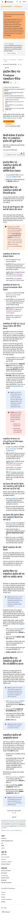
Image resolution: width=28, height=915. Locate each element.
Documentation (6, 6)
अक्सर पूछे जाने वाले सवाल (6, 882)
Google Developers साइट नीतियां (17, 824)
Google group (4, 875)
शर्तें (1, 908)
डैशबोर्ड (16, 629)
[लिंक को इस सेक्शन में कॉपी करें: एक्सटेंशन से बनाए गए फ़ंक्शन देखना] (15, 256)
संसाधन (14, 745)
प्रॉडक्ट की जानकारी (5, 878)
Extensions (18, 6)
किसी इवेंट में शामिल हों (5, 864)
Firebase (5, 59)
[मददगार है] (18, 64)
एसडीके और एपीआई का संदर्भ (7, 841)
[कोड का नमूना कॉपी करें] (24, 153)
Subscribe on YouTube (6, 861)
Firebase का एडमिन (17, 118)
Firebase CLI (8, 123)
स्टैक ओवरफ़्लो (4, 873)
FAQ (9, 35)
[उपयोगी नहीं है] (21, 64)
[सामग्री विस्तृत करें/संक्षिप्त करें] (20, 87)
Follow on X (3, 859)
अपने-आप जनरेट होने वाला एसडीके (12, 126)
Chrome (3, 894)
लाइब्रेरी (2, 845)
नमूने (2, 843)
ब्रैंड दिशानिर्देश (3, 880)
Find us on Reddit (5, 857)
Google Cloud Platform (6, 899)
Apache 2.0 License (12, 823)
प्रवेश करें (24, 1)
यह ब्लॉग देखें (3, 854)
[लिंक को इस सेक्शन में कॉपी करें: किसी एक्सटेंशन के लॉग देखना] (9, 550)
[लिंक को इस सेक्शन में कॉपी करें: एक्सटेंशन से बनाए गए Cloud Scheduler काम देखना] (9, 290)
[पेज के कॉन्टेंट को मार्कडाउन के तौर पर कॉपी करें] (15, 82)
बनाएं (6, 61)
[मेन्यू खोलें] (2, 2)
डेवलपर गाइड (3, 838)
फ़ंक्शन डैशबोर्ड (12, 259)
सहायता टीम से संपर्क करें (6, 870)
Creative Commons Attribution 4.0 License (10, 821)
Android (3, 892)
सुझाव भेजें (7, 67)
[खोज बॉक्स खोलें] (17, 2)
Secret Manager (12, 449)
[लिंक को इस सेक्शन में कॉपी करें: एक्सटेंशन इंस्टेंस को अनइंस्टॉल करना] (19, 738)
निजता (5, 908)
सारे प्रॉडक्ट (3, 901)
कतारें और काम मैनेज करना (17, 386)
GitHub (3, 848)
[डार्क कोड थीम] (21, 153)
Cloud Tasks (12, 333)
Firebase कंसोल (10, 121)
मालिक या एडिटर (7, 118)
